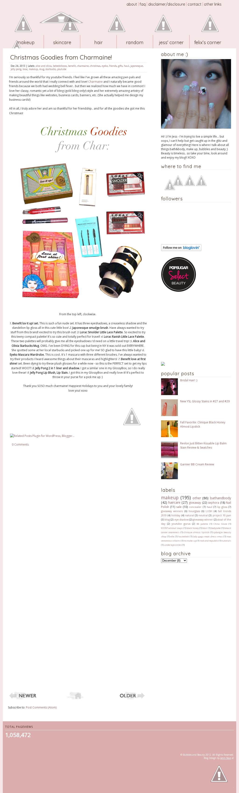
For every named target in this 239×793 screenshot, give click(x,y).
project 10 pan (222, 515)
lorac (25, 69)
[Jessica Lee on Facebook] (170, 189)
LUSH (209, 511)
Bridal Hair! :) (188, 380)
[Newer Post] (22, 699)
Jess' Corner (171, 42)
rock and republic (209, 540)
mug (41, 69)
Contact (194, 4)
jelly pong (16, 69)
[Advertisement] (190, 327)
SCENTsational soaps (172, 528)
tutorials (226, 540)
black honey (192, 528)
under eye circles (173, 544)
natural (189, 515)
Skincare (62, 42)
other (197, 498)
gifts (120, 65)
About (132, 4)
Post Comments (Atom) (41, 707)
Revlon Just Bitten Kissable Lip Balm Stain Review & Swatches (203, 445)
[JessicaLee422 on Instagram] (201, 185)
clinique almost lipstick (196, 532)
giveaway (195, 503)
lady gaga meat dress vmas (208, 536)
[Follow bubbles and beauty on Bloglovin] (181, 250)
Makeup (26, 42)
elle (172, 536)
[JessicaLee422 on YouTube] (178, 185)
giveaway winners (172, 511)
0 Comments (20, 444)
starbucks (51, 69)
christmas (95, 65)
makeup (33, 69)
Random (135, 42)
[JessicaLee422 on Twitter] (189, 185)
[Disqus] (78, 508)
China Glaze (220, 523)
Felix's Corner (207, 42)
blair (204, 528)
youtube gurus (181, 523)
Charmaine (95, 82)
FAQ (143, 4)
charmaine (83, 65)
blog (167, 519)
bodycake (216, 528)
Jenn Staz (225, 758)
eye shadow (181, 519)
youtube (61, 69)
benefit (72, 65)
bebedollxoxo (60, 65)
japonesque (136, 65)
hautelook (183, 536)
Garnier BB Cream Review (197, 464)
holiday (175, 515)
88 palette (202, 523)
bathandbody (220, 498)
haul (126, 65)
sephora (213, 503)
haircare (174, 502)
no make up (190, 540)
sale (179, 507)
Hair (98, 42)
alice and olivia (44, 65)
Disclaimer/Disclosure (166, 4)
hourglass (194, 511)
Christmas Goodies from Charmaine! (61, 57)
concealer (195, 507)
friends (113, 65)
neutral (203, 515)
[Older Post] (133, 699)
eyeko (105, 65)
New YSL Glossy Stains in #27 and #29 (205, 401)
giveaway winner (203, 519)
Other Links (212, 4)
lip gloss (222, 507)
